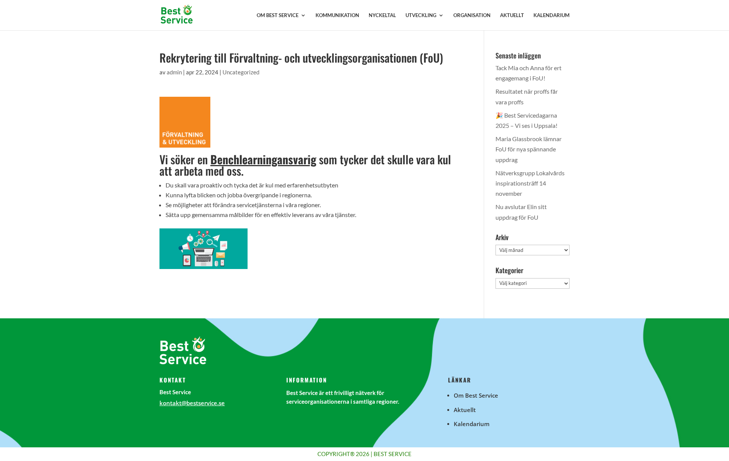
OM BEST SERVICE (277, 15)
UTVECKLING (421, 15)
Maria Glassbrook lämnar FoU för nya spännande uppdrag (528, 149)
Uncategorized (240, 72)
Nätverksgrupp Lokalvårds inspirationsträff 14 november (530, 183)
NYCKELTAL (382, 15)
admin (174, 72)
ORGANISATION (472, 15)
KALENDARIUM (551, 15)
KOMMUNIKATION (337, 15)
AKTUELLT (512, 15)
